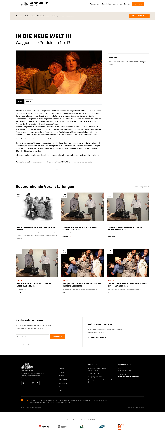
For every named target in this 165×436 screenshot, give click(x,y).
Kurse (60, 390)
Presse (28, 102)
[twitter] (33, 383)
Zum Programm (139, 16)
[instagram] (23, 383)
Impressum (131, 408)
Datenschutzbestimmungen (35, 345)
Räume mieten (95, 4)
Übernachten (117, 4)
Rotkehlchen (106, 4)
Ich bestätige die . (31, 345)
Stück (19, 102)
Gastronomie (63, 380)
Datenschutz (140, 408)
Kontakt (61, 369)
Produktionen (63, 376)
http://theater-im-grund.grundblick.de (77, 162)
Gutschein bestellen (96, 337)
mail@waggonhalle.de (95, 377)
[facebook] (28, 383)
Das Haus (127, 4)
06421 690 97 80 (93, 374)
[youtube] (38, 383)
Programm (138, 4)
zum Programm (141, 186)
